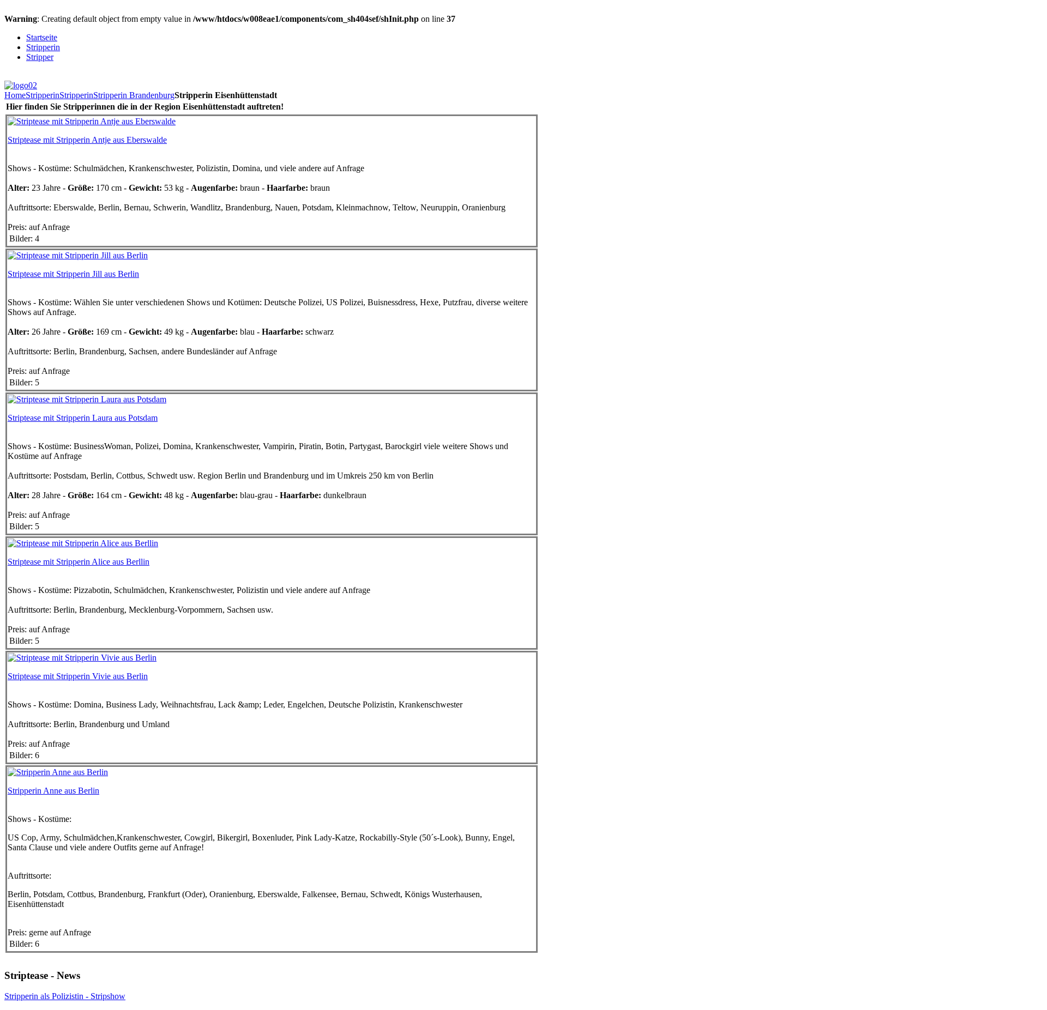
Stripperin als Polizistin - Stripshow (64, 996)
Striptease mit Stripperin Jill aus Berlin (73, 274)
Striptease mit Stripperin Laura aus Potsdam (83, 417)
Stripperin (42, 95)
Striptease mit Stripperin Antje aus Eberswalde (87, 139)
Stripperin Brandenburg (133, 95)
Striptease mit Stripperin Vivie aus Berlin (78, 676)
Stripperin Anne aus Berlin (53, 790)
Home (15, 95)
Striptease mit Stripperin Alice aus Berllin (78, 561)
